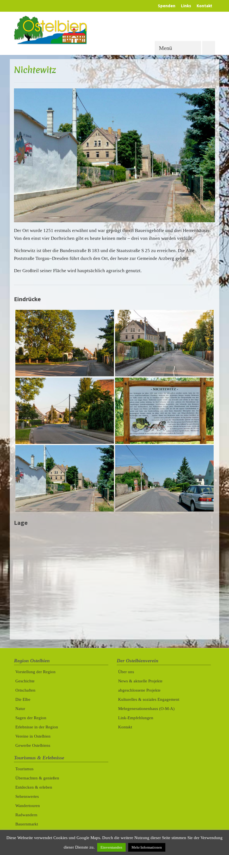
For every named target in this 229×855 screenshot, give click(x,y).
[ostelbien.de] (114, 30)
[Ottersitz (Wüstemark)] (211, 69)
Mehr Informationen (147, 847)
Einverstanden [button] (111, 847)
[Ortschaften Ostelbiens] (201, 69)
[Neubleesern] (191, 69)
